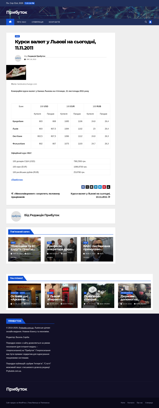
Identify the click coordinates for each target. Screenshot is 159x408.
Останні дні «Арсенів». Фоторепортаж (22, 299)
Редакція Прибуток (36, 56)
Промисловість (126, 293)
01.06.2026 (17, 304)
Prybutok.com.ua (26, 328)
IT (85, 293)
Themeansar (44, 403)
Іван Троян (31, 304)
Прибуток (16, 12)
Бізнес (50, 293)
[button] (146, 22)
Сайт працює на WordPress (16, 403)
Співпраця (37, 22)
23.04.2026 (127, 304)
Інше (17, 36)
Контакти (54, 22)
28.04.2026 (91, 304)
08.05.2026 (54, 304)
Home (123, 403)
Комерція (14, 293)
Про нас (21, 22)
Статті (22, 293)
